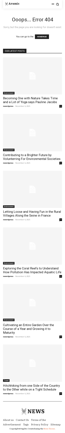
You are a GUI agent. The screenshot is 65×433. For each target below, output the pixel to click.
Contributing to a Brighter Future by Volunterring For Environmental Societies (31, 157)
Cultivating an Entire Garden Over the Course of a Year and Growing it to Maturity (28, 328)
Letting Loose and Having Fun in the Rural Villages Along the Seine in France (32, 213)
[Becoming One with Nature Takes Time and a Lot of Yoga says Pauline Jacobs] (32, 75)
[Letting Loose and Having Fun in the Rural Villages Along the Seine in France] (32, 189)
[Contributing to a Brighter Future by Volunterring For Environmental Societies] (32, 132)
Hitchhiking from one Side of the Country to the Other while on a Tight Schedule (31, 387)
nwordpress (8, 106)
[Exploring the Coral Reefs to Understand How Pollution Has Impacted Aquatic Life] (32, 246)
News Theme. (49, 428)
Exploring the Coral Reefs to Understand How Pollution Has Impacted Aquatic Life (32, 270)
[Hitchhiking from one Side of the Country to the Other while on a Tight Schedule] (32, 363)
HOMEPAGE (42, 37)
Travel (6, 380)
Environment (9, 93)
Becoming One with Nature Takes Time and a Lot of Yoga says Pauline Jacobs (30, 100)
